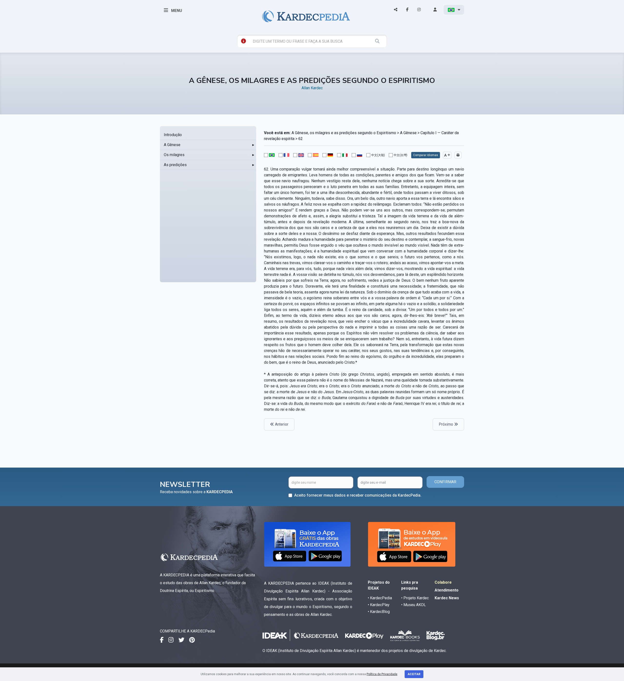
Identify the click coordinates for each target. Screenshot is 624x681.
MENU (176, 10)
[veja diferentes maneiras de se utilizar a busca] (243, 41)
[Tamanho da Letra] (447, 155)
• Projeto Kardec (415, 598)
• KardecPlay (379, 604)
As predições (175, 164)
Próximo (446, 424)
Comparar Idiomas (425, 155)
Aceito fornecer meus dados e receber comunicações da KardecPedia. (357, 495)
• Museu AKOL (413, 604)
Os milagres (174, 154)
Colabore (443, 582)
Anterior (281, 424)
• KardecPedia (380, 598)
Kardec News (447, 598)
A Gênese (172, 144)
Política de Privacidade (382, 674)
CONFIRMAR (445, 482)
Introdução (173, 134)
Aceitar (414, 674)
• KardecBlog (379, 611)
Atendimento (446, 590)
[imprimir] (458, 155)
